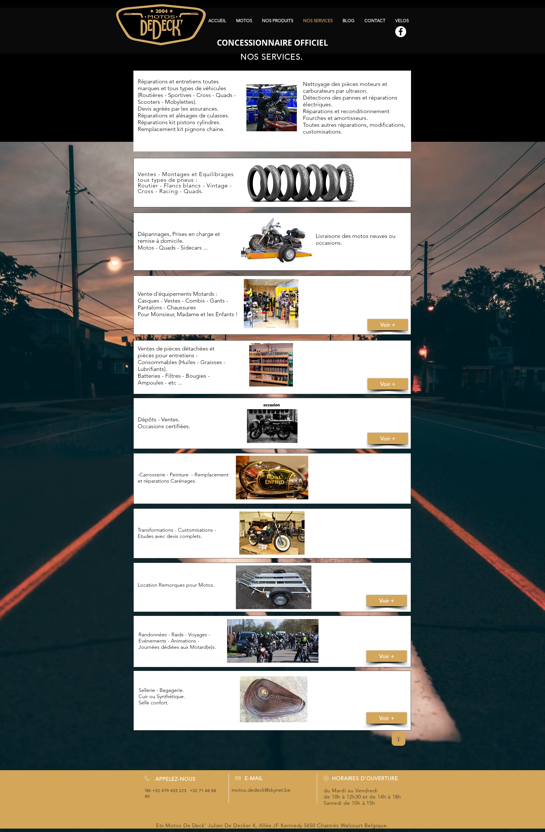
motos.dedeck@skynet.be (261, 790)
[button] (244, 20)
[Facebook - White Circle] (400, 31)
